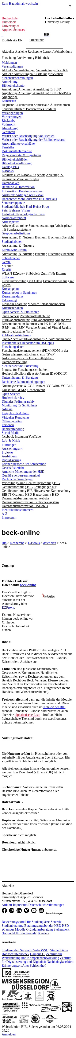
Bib (4, 543)
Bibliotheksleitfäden (15, 159)
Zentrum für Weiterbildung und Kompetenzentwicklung (32, 956)
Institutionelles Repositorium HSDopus (28, 343)
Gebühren (8, 132)
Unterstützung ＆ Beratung (20, 377)
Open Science (11, 394)
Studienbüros (59, 950)
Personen (8, 425)
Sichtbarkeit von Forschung (20, 366)
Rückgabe (8, 120)
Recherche (35, 51)
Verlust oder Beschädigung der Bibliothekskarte (33, 139)
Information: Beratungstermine (22, 191)
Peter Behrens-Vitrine (16, 210)
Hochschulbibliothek (15, 954)
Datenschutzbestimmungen (46, 905)
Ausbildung (9, 456)
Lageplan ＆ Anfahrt (15, 413)
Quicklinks (37, 40)
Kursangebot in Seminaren (19, 292)
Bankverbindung (13, 429)
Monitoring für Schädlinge (19, 405)
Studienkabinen (12, 241)
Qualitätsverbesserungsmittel (21, 475)
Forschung (9, 57)
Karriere (43, 933)
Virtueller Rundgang (15, 417)
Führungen (9, 445)
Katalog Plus (10, 167)
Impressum (9, 517)
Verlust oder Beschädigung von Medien (28, 136)
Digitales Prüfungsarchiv (18, 401)
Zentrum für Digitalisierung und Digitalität (36, 959)
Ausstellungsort (12, 448)
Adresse (7, 409)
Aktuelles (8, 51)
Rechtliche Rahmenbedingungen (23, 382)
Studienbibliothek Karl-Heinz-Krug (25, 206)
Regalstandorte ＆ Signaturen (21, 155)
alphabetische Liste (27, 714)
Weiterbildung (62, 51)
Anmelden (9, 1034)
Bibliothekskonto (13, 85)
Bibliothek (42, 57)
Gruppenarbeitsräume (16, 233)
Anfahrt (7, 905)
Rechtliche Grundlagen (17, 479)
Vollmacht (8, 124)
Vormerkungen (12, 116)
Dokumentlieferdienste (17, 151)
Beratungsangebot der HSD (42, 925)
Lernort (48, 51)
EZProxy (8, 607)
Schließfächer (11, 258)
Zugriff (6, 269)
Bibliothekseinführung (16, 163)
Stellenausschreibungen (17, 78)
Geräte (6, 262)
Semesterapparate (13, 202)
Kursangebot (10, 289)
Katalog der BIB (54, 707)
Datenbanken (10, 183)
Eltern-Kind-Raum (14, 250)
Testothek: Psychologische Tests (23, 214)
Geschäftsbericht (13, 468)
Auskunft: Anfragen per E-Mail (22, 195)
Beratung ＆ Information (18, 187)
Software (8, 277)
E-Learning (9, 300)
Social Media (10, 432)
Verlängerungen (12, 113)
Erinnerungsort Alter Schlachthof (24, 464)
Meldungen (9, 62)
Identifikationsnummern (17, 510)
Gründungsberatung (39, 929)
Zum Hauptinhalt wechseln (20, 3)
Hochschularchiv (13, 397)
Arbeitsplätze (10, 222)
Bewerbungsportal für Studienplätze (26, 922)
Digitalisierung (11, 460)
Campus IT (37, 954)
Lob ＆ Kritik (11, 440)
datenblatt (49, 543)
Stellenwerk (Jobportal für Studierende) (35, 931)
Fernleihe (8, 147)
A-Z (4, 513)
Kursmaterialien (12, 308)
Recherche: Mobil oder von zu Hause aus (29, 199)
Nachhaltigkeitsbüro (60, 961)
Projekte (7, 452)
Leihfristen (9, 101)
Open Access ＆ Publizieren (20, 312)
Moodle (20, 929)
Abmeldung (10, 128)
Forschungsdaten (13, 346)
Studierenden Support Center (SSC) (25, 950)
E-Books (8, 171)
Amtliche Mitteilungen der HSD (23, 471)
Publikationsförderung (16, 335)
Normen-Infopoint (14, 218)
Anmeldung (10, 81)
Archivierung (25, 57)
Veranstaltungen (12, 66)
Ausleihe (21, 51)
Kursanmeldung (12, 296)
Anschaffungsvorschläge (18, 143)
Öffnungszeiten (12, 421)
